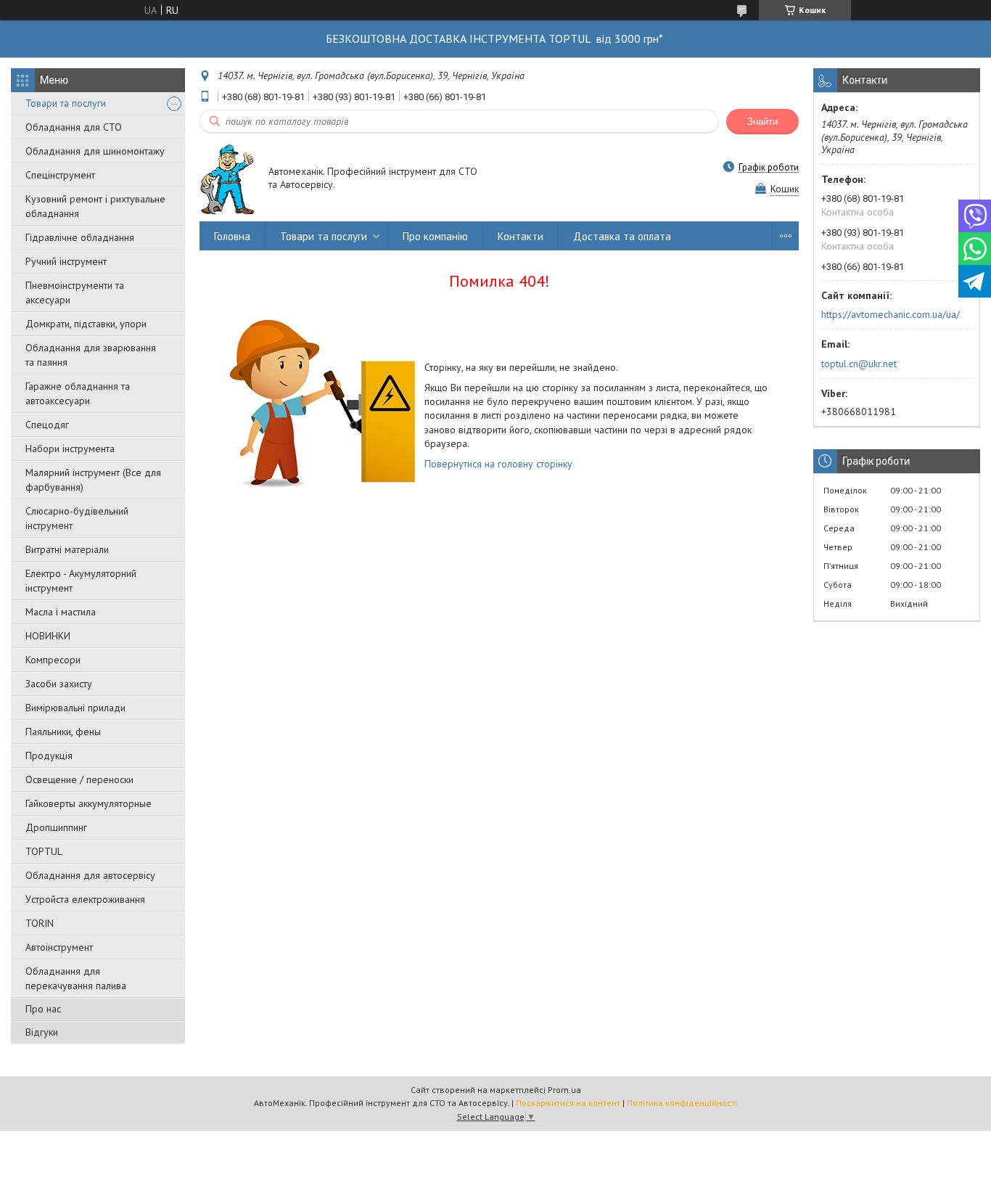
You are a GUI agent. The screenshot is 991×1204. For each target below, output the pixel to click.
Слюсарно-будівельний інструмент (76, 518)
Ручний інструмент (66, 261)
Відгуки (41, 1032)
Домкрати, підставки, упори (86, 323)
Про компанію (435, 236)
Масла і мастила (60, 611)
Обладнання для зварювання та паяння (90, 355)
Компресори (53, 659)
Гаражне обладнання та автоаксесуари (77, 393)
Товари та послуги (65, 103)
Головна (232, 236)
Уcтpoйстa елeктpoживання (85, 899)
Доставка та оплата (622, 236)
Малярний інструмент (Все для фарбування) (93, 480)
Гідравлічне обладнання (79, 237)
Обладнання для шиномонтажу (95, 150)
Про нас (43, 1008)
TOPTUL (43, 851)
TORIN (39, 923)
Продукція (49, 755)
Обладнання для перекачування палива (75, 978)
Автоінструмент (59, 947)
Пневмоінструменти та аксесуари (74, 292)
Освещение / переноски (79, 779)
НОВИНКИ (47, 635)
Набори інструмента (70, 448)
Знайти (762, 121)
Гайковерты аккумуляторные (88, 803)
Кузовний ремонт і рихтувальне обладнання (95, 206)
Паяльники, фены (63, 731)
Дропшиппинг (56, 827)
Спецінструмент (60, 174)
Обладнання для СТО (73, 127)
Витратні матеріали (67, 549)
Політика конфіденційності (682, 1102)
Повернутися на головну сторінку (498, 463)
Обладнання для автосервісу (90, 875)
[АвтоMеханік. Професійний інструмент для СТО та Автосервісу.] (227, 179)
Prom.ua (564, 1089)
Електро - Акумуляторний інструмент (80, 580)
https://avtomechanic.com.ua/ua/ (890, 314)
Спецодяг (47, 424)
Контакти (520, 236)
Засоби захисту (58, 683)
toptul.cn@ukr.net (859, 363)
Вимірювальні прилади (75, 707)
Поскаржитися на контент (568, 1102)
